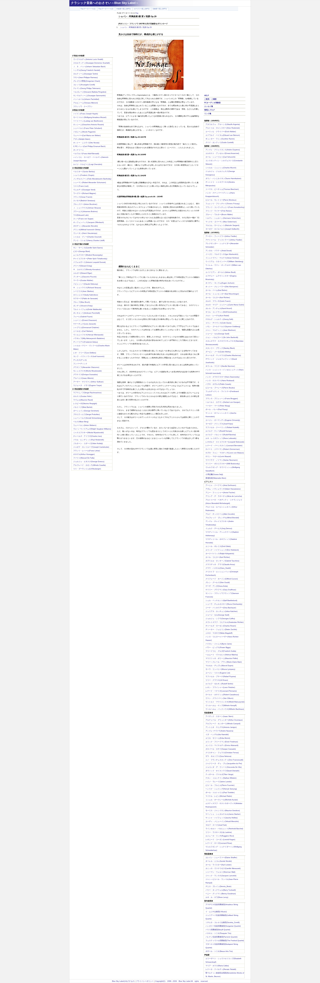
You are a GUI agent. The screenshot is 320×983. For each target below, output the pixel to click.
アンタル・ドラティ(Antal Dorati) (219, 251)
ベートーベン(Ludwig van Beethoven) (88, 121)
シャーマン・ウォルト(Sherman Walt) (220, 872)
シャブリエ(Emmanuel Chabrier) (86, 327)
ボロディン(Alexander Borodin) (85, 226)
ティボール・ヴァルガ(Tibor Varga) (219, 774)
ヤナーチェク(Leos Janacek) (84, 324)
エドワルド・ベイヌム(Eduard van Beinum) (223, 135)
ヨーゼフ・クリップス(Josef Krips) (219, 424)
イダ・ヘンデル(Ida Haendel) (217, 734)
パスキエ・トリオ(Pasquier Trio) (218, 933)
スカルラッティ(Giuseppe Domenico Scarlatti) (91, 63)
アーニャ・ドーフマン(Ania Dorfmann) (221, 485)
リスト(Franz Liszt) (80, 186)
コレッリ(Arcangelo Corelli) (84, 85)
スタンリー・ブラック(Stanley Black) (220, 348)
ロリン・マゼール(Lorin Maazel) (218, 456)
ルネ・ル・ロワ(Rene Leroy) (217, 897)
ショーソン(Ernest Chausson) (85, 320)
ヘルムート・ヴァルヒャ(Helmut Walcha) (222, 655)
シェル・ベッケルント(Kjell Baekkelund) (221, 600)
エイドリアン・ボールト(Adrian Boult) (221, 272)
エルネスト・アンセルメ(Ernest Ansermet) (222, 153)
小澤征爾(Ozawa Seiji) (214, 474)
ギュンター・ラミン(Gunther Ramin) (220, 139)
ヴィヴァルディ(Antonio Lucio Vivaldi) (88, 59)
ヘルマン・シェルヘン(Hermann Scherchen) (223, 218)
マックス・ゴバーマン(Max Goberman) (221, 222)
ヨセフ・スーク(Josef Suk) (216, 825)
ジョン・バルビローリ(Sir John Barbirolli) (222, 337)
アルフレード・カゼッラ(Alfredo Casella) (89, 465)
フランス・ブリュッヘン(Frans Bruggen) (222, 398)
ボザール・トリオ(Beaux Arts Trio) (219, 951)
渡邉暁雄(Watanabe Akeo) (216, 478)
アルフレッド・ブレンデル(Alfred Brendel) (222, 518)
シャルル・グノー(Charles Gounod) (87, 237)
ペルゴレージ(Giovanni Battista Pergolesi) (89, 92)
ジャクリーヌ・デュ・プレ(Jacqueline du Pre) (224, 763)
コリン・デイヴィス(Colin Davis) (218, 323)
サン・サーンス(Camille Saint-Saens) (88, 248)
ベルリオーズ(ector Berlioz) (84, 172)
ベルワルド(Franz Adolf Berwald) (86, 154)
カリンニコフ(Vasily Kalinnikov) (85, 295)
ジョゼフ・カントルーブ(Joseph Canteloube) (91, 447)
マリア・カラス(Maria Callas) (217, 966)
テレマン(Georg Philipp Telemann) (86, 88)
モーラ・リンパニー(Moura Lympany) (220, 669)
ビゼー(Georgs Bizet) (81, 251)
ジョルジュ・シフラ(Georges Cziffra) (220, 619)
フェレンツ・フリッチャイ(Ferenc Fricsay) (223, 204)
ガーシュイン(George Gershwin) (86, 411)
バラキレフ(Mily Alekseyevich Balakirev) (89, 338)
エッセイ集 (208, 106)
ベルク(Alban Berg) (80, 422)
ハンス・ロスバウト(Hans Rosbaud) (220, 380)
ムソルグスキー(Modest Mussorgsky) (88, 255)
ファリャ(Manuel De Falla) (83, 458)
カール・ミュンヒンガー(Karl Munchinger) (222, 294)
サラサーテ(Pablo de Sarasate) (85, 298)
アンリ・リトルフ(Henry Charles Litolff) (89, 240)
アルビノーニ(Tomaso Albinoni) (85, 103)
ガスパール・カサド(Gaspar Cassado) (221, 749)
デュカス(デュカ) (80, 360)
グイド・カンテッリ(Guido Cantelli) (220, 142)
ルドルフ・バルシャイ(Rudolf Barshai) (221, 435)
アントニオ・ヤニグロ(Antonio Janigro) (221, 727)
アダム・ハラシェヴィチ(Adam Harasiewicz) (223, 489)
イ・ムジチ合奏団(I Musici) (216, 912)
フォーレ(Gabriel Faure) (82, 317)
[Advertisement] (92, 32)
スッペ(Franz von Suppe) (83, 219)
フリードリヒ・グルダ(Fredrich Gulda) (221, 651)
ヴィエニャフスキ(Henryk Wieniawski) (88, 335)
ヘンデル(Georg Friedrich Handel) (86, 70)
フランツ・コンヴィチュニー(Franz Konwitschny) (225, 207)
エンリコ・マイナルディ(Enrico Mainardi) (222, 745)
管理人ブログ (209, 110)
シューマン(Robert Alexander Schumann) (89, 182)
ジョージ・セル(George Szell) (217, 334)
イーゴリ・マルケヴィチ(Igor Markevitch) (222, 254)
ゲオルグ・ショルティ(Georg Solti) (219, 319)
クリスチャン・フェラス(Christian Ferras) (222, 753)
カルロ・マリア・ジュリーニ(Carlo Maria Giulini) (225, 305)
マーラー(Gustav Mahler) (83, 280)
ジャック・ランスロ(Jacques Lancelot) (221, 876)
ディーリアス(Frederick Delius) (85, 342)
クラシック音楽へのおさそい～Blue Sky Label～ (105, 3)
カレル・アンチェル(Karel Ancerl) (219, 308)
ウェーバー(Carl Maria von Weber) (87, 135)
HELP (206, 95)
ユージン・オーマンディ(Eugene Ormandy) (223, 420)
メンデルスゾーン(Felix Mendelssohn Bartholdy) (92, 179)
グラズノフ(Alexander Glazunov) (86, 367)
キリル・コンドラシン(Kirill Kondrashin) (221, 312)
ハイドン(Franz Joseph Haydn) (85, 114)
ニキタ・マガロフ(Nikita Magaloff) (219, 633)
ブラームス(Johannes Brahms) (85, 211)
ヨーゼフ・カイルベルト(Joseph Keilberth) (222, 229)
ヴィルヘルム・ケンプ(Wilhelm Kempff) (221, 705)
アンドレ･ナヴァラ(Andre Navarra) (219, 731)
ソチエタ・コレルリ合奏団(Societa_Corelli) (223, 922)
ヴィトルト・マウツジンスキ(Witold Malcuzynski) (225, 702)
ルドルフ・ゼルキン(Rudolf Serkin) (219, 684)
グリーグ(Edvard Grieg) (82, 266)
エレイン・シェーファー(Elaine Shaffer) (221, 857)
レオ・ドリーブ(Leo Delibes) (84, 353)
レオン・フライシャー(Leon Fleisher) (220, 687)
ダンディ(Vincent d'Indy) (83, 306)
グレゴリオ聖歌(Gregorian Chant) (86, 81)
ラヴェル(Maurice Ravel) (83, 400)
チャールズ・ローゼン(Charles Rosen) (221, 626)
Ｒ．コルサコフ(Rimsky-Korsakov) (86, 269)
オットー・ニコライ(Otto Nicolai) (86, 143)
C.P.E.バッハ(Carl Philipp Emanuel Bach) (89, 146)
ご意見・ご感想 (210, 99)
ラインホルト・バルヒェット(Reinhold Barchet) (224, 829)
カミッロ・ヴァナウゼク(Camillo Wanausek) (223, 868)
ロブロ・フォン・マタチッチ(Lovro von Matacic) (225, 453)
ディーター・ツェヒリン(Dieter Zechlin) (221, 629)
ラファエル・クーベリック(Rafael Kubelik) (222, 427)
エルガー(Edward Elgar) (82, 273)
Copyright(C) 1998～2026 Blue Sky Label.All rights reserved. (181, 981)
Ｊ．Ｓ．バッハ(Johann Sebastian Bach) (89, 67)
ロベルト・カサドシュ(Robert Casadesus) (222, 695)
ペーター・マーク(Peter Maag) (218, 406)
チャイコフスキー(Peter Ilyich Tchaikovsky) (90, 259)
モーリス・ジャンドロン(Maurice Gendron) (223, 810)
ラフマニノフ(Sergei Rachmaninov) (87, 393)
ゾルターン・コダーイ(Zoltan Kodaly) (88, 443)
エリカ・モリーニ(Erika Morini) (218, 738)
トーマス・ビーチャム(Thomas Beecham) (222, 189)
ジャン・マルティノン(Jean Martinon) (221, 330)
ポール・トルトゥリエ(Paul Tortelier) (220, 792)
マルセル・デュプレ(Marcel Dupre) (219, 666)
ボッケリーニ (78, 150)
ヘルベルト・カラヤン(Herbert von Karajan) (223, 402)
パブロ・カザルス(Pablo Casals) (218, 384)
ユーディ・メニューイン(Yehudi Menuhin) (222, 821)
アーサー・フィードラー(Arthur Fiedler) (221, 236)
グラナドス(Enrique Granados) (85, 374)
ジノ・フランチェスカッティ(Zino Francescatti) (224, 760)
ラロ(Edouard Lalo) (81, 215)
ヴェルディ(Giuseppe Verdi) (84, 190)
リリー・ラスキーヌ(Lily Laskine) (219, 832)
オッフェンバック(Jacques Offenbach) (88, 222)
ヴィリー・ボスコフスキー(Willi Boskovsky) (223, 464)
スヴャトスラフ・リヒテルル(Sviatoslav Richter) (225, 622)
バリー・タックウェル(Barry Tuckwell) (221, 890)
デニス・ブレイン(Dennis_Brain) (218, 886)
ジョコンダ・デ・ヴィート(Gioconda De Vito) (224, 767)
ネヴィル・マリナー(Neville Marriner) (220, 366)
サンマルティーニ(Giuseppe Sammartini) (89, 96)
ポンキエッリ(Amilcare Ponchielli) (86, 313)
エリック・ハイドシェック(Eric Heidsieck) (222, 550)
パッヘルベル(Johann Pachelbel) (86, 99)
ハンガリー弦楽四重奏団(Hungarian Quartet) (223, 926)
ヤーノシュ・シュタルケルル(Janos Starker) (223, 814)
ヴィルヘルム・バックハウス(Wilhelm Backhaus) (225, 709)
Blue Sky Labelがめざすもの (123, 981)
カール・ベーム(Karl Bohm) (216, 290)
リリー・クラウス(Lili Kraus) (217, 680)
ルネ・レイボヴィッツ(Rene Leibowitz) (221, 438)
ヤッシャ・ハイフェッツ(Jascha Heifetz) (222, 818)
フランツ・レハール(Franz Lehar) (86, 451)
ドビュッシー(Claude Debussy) (85, 284)
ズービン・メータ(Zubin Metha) (218, 352)
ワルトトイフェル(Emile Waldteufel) (87, 309)
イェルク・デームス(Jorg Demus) (219, 528)
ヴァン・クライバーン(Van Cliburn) (219, 698)
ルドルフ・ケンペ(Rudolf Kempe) (219, 431)
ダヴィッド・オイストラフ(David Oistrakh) (222, 771)
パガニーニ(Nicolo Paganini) (84, 132)
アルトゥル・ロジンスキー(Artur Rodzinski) (223, 128)
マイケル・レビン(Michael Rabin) (219, 796)
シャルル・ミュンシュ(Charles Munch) (221, 168)
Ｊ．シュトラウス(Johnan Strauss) (87, 208)
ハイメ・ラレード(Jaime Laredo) (219, 782)
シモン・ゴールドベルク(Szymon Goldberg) (223, 326)
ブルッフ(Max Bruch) (81, 302)
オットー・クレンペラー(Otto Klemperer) (222, 287)
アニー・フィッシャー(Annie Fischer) (220, 493)
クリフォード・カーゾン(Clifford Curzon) (222, 579)
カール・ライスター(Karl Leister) (219, 865)
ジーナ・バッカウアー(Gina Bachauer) (221, 608)
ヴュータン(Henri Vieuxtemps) (85, 233)
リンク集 (207, 114)
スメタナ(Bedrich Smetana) (84, 201)
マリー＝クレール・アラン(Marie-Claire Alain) (224, 662)
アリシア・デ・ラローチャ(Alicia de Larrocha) (224, 496)
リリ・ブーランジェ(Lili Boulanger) (87, 469)
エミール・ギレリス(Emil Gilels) (218, 546)
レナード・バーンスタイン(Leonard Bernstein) (224, 445)
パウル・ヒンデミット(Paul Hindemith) (88, 440)
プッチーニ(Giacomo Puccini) (84, 277)
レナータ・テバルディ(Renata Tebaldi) (221, 969)
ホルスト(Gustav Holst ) (82, 396)
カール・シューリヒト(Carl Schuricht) (220, 157)
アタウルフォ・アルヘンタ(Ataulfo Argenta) (223, 124)
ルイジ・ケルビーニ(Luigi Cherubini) (87, 164)
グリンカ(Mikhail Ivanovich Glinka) (86, 230)
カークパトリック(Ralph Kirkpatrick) (220, 554)
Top (137, 13)
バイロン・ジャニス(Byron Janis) (219, 644)
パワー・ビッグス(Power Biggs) (218, 647)
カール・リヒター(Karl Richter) (218, 297)
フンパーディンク (80, 364)
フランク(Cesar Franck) (82, 197)
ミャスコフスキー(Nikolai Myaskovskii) (88, 432)
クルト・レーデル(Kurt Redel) (217, 316)
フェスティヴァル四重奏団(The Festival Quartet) (225, 940)
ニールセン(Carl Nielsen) (83, 331)
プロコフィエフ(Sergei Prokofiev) (86, 414)
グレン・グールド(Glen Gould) (218, 582)
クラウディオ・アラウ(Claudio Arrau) (220, 564)
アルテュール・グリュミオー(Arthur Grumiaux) (224, 720)
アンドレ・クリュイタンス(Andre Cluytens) (223, 150)
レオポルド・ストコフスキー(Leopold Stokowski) (225, 442)
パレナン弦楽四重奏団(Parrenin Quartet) (222, 937)
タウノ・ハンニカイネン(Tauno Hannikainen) (223, 178)
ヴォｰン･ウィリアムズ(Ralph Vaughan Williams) (92, 429)
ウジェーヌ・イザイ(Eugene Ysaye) (87, 385)
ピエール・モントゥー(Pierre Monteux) (221, 200)
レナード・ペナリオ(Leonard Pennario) (221, 691)
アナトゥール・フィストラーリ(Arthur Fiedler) (224, 240)
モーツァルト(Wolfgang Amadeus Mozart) (89, 117)
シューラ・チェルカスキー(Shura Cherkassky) (224, 604)
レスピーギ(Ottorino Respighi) (85, 403)
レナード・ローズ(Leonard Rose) (219, 843)
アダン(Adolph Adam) (81, 139)
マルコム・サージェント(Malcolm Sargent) (222, 225)
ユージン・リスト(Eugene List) (218, 673)
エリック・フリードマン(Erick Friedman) (222, 742)
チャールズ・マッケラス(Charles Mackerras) (223, 355)
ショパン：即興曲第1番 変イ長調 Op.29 (136, 27)
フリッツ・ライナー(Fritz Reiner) (219, 211)
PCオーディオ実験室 (212, 103)
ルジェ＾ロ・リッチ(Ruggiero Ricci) (220, 836)
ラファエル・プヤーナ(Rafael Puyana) (221, 676)
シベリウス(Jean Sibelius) (83, 291)
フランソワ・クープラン (82, 106)
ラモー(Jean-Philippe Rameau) (85, 77)
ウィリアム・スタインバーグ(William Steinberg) (224, 261)
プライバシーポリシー (145, 981)
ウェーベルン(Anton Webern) (84, 425)
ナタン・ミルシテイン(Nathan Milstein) (221, 778)
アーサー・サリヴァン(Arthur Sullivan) (88, 382)
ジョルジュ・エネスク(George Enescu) (88, 461)
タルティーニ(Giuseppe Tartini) (85, 74)
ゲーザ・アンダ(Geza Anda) (217, 586)
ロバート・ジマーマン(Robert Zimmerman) (223, 449)
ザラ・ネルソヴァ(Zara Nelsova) (218, 756)
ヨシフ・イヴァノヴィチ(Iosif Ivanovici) (88, 356)
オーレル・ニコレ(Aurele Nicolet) (219, 861)
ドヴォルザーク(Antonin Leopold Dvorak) (89, 262)
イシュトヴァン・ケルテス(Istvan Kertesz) (222, 258)
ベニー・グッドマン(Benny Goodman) (221, 894)
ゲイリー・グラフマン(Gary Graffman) (221, 590)
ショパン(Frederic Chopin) (83, 175)
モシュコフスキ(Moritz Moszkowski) (87, 371)
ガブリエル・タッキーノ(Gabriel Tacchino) (222, 561)
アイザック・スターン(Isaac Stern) (219, 716)
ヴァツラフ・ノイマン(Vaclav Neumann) (222, 460)
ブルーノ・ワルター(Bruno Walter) (219, 214)
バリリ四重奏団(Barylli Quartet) (218, 930)
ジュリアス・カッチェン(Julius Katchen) (222, 611)
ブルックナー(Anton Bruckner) (85, 204)
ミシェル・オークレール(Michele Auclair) (222, 800)
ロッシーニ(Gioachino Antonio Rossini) (88, 125)
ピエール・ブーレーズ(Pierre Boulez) (220, 388)
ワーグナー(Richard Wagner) (84, 193)
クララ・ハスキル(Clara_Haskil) (218, 568)
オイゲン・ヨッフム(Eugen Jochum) (220, 283)
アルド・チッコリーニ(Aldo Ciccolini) (220, 514)
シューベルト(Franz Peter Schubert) (87, 128)
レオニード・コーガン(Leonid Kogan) (220, 839)
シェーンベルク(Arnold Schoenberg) (87, 418)
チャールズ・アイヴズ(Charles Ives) (87, 436)
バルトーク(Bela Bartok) (82, 407)
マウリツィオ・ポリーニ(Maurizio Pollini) (222, 658)
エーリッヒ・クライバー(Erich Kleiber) (221, 132)
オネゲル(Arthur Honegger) (84, 454)
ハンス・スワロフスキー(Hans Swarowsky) (223, 377)
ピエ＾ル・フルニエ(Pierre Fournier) (220, 785)
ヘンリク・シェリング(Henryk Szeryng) (221, 789)
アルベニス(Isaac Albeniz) (83, 378)
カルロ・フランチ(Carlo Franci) (218, 301)
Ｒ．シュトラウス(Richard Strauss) (87, 288)
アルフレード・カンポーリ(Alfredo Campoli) (223, 724)
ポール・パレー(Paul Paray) (217, 409)
